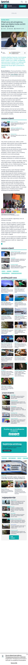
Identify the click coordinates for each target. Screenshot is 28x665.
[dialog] (14, 659)
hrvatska (4, 458)
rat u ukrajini (12, 458)
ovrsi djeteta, (14, 74)
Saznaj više (14, 663)
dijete (3, 271)
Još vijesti (12, 537)
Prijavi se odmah (7, 450)
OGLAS (14, 13)
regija (19, 458)
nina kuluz (15, 271)
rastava (9, 271)
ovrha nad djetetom (16, 273)
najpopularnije (8, 497)
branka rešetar (5, 273)
